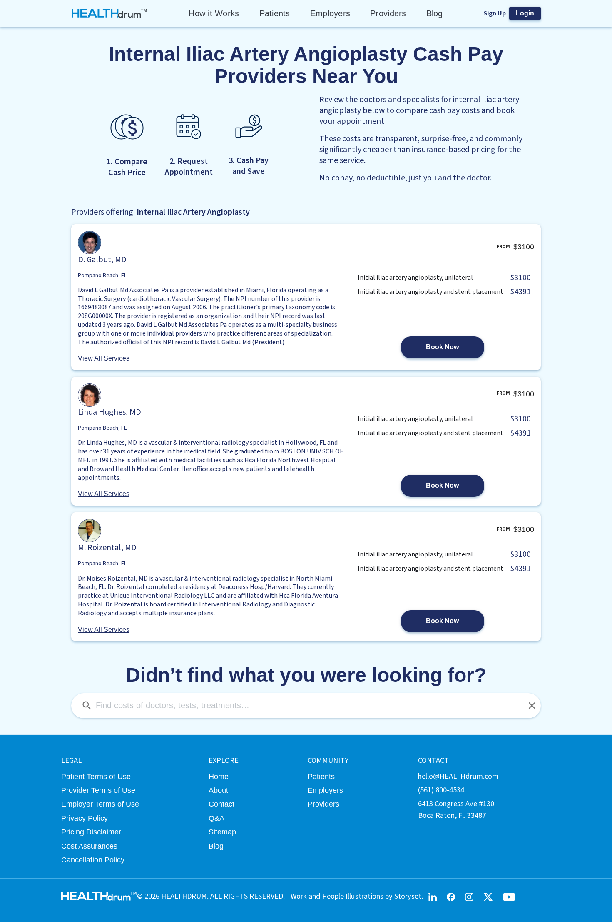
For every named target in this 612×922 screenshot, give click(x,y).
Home (219, 776)
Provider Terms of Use (98, 790)
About (218, 790)
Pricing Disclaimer (91, 831)
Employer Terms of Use (100, 803)
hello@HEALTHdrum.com (458, 776)
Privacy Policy (84, 818)
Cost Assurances (89, 846)
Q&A (216, 818)
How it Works (214, 13)
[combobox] (306, 705)
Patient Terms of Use (96, 776)
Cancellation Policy (92, 859)
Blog (434, 13)
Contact (221, 803)
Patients (274, 13)
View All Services (103, 358)
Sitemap (222, 831)
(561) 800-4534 (441, 789)
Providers (388, 13)
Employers (330, 13)
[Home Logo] (109, 13)
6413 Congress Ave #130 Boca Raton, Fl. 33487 (456, 809)
